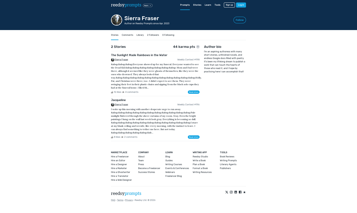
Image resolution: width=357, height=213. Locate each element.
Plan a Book (199, 164)
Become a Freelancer (149, 168)
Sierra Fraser (121, 59)
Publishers (225, 168)
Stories (197, 5)
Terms (120, 200)
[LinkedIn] (235, 192)
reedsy (126, 5)
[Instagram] (231, 192)
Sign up (229, 5)
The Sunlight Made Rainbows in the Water (139, 55)
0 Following (168, 35)
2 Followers (153, 35)
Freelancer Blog (173, 176)
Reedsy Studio (200, 156)
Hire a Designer (119, 164)
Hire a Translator (119, 176)
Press (141, 164)
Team (141, 160)
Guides (169, 160)
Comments (127, 35)
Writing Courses (173, 164)
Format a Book (200, 168)
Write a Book (199, 160)
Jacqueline (118, 100)
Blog (167, 156)
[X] (226, 192)
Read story (193, 92)
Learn (208, 5)
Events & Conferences (177, 168)
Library (140, 35)
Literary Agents (228, 164)
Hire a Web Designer (121, 180)
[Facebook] (240, 192)
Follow (240, 20)
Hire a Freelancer (120, 156)
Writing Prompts (228, 160)
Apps (146, 5)
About (141, 156)
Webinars (170, 172)
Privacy (129, 200)
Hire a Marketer (119, 168)
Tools (217, 5)
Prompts (185, 5)
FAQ (113, 200)
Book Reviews (227, 156)
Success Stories (146, 172)
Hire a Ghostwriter (120, 172)
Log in (241, 5)
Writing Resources (202, 172)
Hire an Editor (118, 160)
